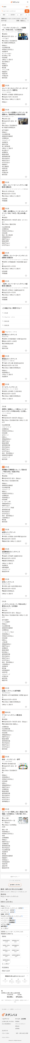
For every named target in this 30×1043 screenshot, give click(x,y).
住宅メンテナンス (8, 582)
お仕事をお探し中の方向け (8, 1021)
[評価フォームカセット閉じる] (27, 976)
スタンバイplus (5, 1033)
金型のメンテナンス (9, 532)
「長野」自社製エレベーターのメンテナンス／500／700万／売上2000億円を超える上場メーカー (15, 213)
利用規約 (17, 1021)
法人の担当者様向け (6, 1023)
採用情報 (17, 1028)
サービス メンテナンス (9, 387)
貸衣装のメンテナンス (9, 334)
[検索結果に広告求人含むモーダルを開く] (5, 20)
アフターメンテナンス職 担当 (12, 715)
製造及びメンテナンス (9, 359)
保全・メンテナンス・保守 (11, 759)
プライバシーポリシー (20, 1023)
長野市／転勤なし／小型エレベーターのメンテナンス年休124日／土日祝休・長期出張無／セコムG (15, 411)
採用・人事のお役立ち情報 (22, 1033)
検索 (27, 11)
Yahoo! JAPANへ (6, 1037)
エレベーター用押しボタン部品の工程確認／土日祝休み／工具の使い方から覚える (15, 814)
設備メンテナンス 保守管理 (11, 691)
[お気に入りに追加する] (26, 80)
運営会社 (17, 1026)
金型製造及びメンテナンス (11, 552)
